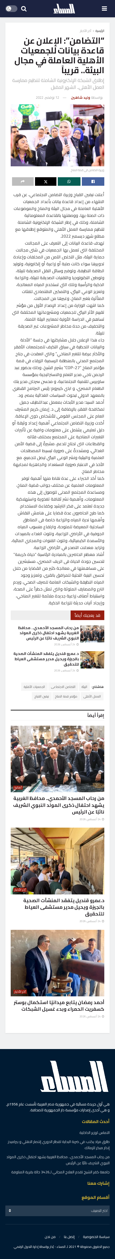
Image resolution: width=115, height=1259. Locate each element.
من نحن (50, 1236)
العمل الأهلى (92, 696)
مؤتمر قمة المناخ (66, 696)
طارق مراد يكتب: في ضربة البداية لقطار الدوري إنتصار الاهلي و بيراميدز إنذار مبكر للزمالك (59, 1144)
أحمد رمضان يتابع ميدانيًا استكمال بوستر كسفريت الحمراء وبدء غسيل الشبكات (59, 1005)
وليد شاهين (80, 97)
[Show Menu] (104, 8)
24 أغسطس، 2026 (65, 644)
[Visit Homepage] (64, 8)
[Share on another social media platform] (23, 181)
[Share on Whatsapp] (69, 181)
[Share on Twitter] (46, 181)
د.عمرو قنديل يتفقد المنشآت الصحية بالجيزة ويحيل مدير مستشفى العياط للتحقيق (46, 658)
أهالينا (18, 788)
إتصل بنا (69, 1236)
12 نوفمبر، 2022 (47, 97)
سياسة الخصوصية (96, 1236)
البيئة (84, 687)
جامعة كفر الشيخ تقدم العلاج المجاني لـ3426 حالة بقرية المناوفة (60, 1172)
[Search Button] (23, 8)
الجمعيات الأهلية (34, 687)
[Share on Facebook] (93, 181)
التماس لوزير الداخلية (94, 1132)
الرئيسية (99, 31)
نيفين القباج (41, 696)
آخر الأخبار (85, 31)
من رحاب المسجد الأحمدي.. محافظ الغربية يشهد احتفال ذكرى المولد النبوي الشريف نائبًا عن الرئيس (48, 633)
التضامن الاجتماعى (63, 687)
